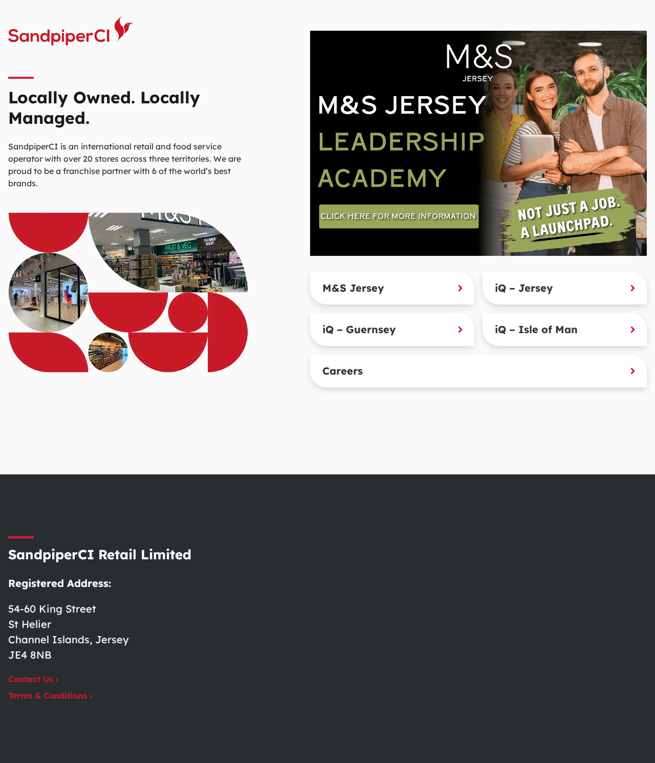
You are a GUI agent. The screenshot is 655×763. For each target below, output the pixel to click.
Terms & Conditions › (50, 695)
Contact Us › (33, 679)
